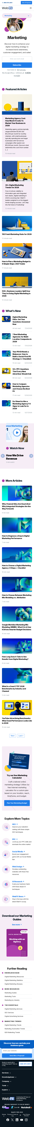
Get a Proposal (26, 2)
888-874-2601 (7, 2)
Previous (3, 456)
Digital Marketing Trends (13, 1025)
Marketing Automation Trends (15, 1029)
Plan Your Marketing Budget (17, 803)
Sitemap (4, 1115)
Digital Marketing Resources (14, 976)
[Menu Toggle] (30, 8)
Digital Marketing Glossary (14, 984)
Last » (20, 736)
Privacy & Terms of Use (12, 1115)
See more (16, 925)
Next (31, 456)
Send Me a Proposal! (17, 1055)
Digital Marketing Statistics (14, 980)
